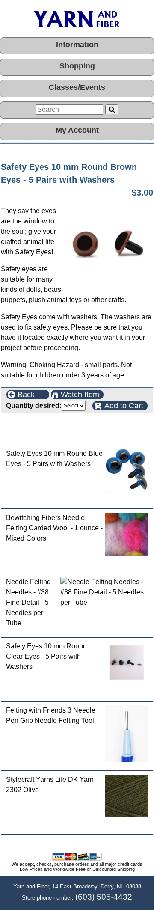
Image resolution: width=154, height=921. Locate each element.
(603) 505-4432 (103, 896)
